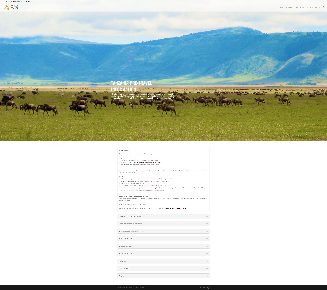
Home (281, 7)
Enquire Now (300, 7)
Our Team (318, 7)
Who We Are (309, 7)
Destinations (288, 7)
